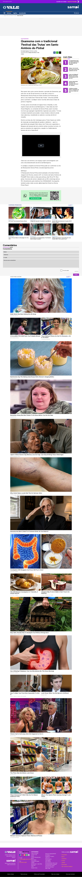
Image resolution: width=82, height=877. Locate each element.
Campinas (64, 858)
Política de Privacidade (39, 874)
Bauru (63, 856)
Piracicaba (64, 864)
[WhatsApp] (57, 52)
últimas (9, 13)
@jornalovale (25, 851)
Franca (63, 860)
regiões (15, 13)
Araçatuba (64, 854)
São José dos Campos (67, 866)
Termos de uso (23, 874)
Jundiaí (63, 862)
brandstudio (22, 13)
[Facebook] (54, 52)
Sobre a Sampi (10, 874)
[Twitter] (60, 52)
